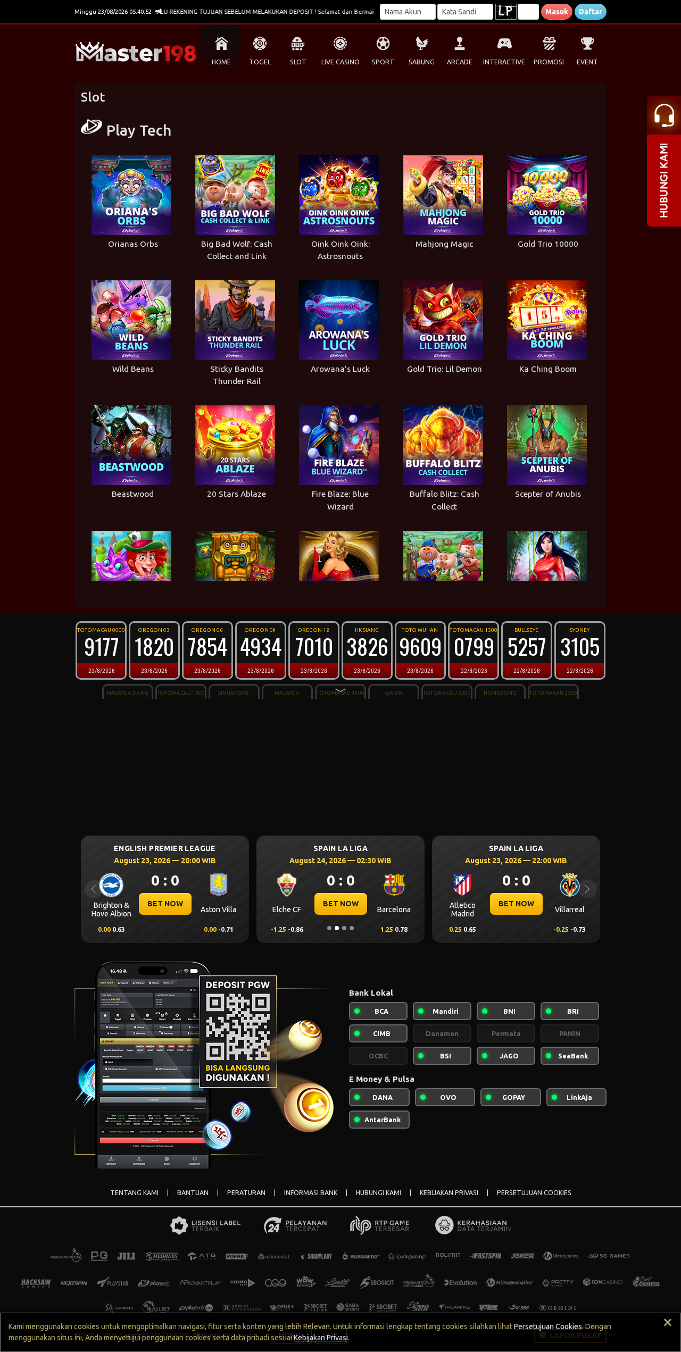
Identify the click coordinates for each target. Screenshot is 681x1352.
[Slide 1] (329, 928)
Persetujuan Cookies (548, 1326)
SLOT (298, 62)
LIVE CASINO (340, 62)
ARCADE (459, 62)
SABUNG (422, 62)
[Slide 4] (352, 928)
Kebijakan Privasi (321, 1337)
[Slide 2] (337, 928)
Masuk (556, 11)
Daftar (590, 11)
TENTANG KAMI (134, 1192)
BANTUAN (193, 1192)
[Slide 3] (344, 928)
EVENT (587, 62)
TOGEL (260, 62)
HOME (221, 62)
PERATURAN (246, 1192)
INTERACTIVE (504, 62)
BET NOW (165, 903)
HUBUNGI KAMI (378, 1192)
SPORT (383, 62)
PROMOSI (549, 62)
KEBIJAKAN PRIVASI (449, 1192)
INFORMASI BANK (310, 1192)
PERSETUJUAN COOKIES (534, 1192)
